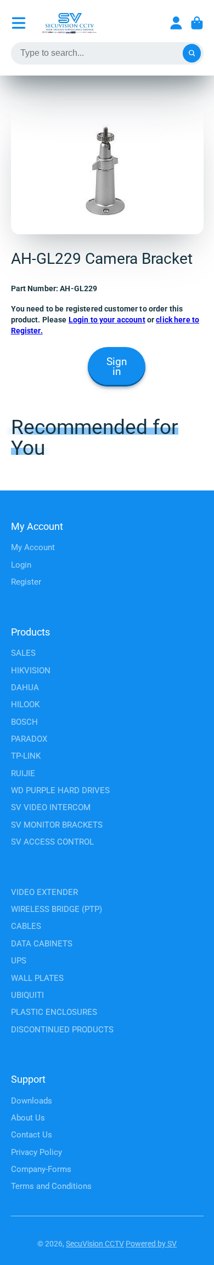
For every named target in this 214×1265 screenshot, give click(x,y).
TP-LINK (26, 756)
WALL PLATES (37, 978)
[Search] (192, 53)
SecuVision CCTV (95, 1243)
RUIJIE (23, 773)
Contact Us (31, 1135)
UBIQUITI (27, 995)
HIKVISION (30, 670)
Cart (197, 23)
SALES (23, 653)
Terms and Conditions (51, 1186)
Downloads (31, 1101)
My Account (33, 547)
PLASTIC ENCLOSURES (54, 1012)
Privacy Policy (36, 1152)
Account (176, 23)
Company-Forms (41, 1169)
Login (21, 565)
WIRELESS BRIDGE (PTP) (56, 909)
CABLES (26, 926)
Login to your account (107, 319)
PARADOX (29, 739)
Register (26, 582)
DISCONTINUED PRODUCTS (62, 1030)
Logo (69, 22)
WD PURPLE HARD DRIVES (60, 790)
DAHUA (25, 687)
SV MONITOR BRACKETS (57, 825)
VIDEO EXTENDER (44, 892)
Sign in (116, 367)
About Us (28, 1118)
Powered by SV (151, 1243)
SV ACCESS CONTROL (52, 842)
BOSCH (24, 722)
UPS (18, 961)
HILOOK (25, 704)
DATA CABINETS (41, 944)
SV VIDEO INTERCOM (51, 807)
